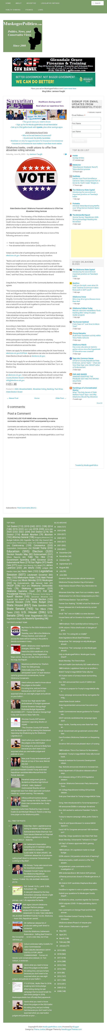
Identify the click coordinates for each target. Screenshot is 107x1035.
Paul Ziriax (59, 389)
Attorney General (20, 537)
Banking (50, 389)
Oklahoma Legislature (33, 588)
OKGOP (10, 585)
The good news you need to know (37, 122)
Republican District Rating (41, 594)
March (61, 938)
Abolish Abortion (29, 534)
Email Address (78, 115)
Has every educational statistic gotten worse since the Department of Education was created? (86, 349)
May (61, 931)
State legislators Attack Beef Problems (74, 638)
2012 (38, 526)
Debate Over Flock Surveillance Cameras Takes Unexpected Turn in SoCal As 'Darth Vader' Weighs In (86, 181)
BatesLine (77, 165)
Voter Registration (34, 616)
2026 (59, 527)
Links (40, 10)
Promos (29, 10)
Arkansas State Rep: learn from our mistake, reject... (79, 592)
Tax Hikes (40, 609)
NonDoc (76, 283)
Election (37, 551)
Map (9, 577)
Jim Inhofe (28, 568)
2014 (50, 526)
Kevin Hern (26, 571)
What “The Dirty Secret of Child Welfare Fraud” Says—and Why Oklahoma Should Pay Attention (85, 394)
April (61, 935)
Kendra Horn (12, 571)
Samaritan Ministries (39, 597)
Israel (39, 565)
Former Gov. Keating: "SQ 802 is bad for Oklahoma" (79, 603)
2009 (59, 988)
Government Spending (18, 560)
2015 (59, 965)
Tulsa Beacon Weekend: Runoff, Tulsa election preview (85, 168)
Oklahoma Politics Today (82, 308)
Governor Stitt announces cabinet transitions (76, 578)
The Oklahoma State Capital (84, 190)
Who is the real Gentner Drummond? (36, 135)
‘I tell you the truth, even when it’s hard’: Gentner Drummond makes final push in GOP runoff (85, 288)
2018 (35, 529)
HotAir (75, 156)
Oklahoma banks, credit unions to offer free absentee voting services (31, 149)
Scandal (10, 599)
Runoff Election (15, 596)
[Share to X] (12, 384)
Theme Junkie (39, 1029)
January (62, 946)
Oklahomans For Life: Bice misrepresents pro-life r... (79, 596)
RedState (76, 176)
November (63, 556)
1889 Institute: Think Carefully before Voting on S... (79, 624)
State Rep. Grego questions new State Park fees (78, 836)
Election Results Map (17, 554)
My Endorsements (21, 583)
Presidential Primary (16, 594)
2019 (47, 529)
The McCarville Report (81, 215)
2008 (59, 991)
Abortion (49, 534)
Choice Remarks (79, 333)
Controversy (18, 545)
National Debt (42, 583)
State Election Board (14, 392)
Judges (45, 568)
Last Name (76, 131)
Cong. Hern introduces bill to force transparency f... (79, 803)
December (63, 553)
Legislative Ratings (50, 3)
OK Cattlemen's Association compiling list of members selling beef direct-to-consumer (37, 847)
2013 (59, 973)
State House (15, 605)
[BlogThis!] (10, 384)
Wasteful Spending (34, 618)
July (61, 571)
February (62, 942)
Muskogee (47, 580)
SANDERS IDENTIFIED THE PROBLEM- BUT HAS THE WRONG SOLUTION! (86, 379)
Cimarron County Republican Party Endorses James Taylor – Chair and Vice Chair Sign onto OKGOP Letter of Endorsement (86, 364)
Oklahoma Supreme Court (21, 591)
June (61, 575)
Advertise (31, 3)
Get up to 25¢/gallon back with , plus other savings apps (37, 127)
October (62, 560)
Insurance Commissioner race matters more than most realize (37, 143)
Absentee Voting (39, 389)
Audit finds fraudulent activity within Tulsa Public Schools (87, 337)
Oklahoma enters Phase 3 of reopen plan (75, 923)
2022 (21, 532)
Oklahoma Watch (79, 345)
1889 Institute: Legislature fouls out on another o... (79, 668)
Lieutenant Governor (37, 575)
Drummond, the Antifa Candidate (37, 138)
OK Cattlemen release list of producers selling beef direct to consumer (36, 925)
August (62, 568)
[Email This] (7, 384)
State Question (39, 605)
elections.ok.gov (12, 255)
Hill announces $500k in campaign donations (77, 806)
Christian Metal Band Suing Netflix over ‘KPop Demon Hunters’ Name (86, 207)
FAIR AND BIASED (80, 374)
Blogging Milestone (42, 537)
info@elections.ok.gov (15, 380)
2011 (59, 980)
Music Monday (29, 580)
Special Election (38, 599)
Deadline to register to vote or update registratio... (79, 889)
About (19, 3)
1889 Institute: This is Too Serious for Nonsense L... (79, 750)
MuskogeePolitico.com (52, 1027)
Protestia (76, 203)
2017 (26, 529)
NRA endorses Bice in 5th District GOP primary (77, 873)
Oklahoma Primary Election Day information (76, 582)
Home (8, 3)
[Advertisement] (86, 243)
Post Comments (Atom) (26, 508)
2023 (59, 538)
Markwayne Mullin (26, 577)
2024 (59, 534)
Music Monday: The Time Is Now (72, 661)
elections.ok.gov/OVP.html (16, 353)
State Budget (39, 602)
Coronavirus (39, 545)
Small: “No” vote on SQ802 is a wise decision (77, 614)
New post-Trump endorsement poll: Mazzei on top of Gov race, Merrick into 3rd (36, 761)
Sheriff (21, 599)
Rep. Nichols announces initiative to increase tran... (79, 767)
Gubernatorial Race (16, 562)
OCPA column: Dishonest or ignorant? (74, 926)
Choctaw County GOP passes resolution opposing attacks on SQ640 (34, 722)
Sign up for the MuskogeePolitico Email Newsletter (37, 125)
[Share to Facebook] (15, 384)
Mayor (15, 580)
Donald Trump (39, 548)
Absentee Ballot (25, 389)
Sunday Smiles (78, 158)
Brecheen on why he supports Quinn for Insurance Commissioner (37, 141)
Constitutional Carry (45, 543)
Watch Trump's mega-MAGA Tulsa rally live (76, 672)
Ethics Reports (13, 557)
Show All (99, 403)
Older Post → (60, 398)
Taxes (10, 612)
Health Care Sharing (25, 565)
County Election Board (15, 378)
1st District (12, 526)
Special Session (15, 602)
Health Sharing (13, 10)
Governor (41, 560)
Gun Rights (36, 562)
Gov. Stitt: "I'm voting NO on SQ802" (73, 634)
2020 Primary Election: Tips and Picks (73, 600)
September (63, 564)
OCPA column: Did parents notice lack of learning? (79, 856)
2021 (59, 545)
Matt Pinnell (47, 577)
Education (13, 551)
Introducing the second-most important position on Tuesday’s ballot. (85, 194)
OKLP (23, 586)
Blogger (75, 1027)
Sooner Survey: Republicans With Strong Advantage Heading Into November (85, 219)
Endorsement (40, 554)
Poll (45, 591)
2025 (59, 530)
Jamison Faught (35, 154)
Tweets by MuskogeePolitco (86, 465)
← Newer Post (12, 398)
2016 (15, 529)
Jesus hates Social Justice (69, 701)
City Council (44, 540)
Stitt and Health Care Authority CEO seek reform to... (79, 664)
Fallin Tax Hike (36, 557)
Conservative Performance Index (19, 543)
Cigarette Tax (29, 540)
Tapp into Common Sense (83, 358)
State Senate (15, 608)
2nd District (36, 532)
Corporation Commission (17, 548)
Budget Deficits (13, 540)
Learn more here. (69, 88)
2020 (16, 389)
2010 (26, 526)
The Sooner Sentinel (81, 322)
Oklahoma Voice (79, 297)
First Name (76, 123)
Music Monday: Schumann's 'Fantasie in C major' (78, 840)
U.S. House (29, 612)
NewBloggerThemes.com (71, 1029)
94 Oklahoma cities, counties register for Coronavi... (79, 900)
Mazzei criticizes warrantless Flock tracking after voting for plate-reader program (86, 313)
